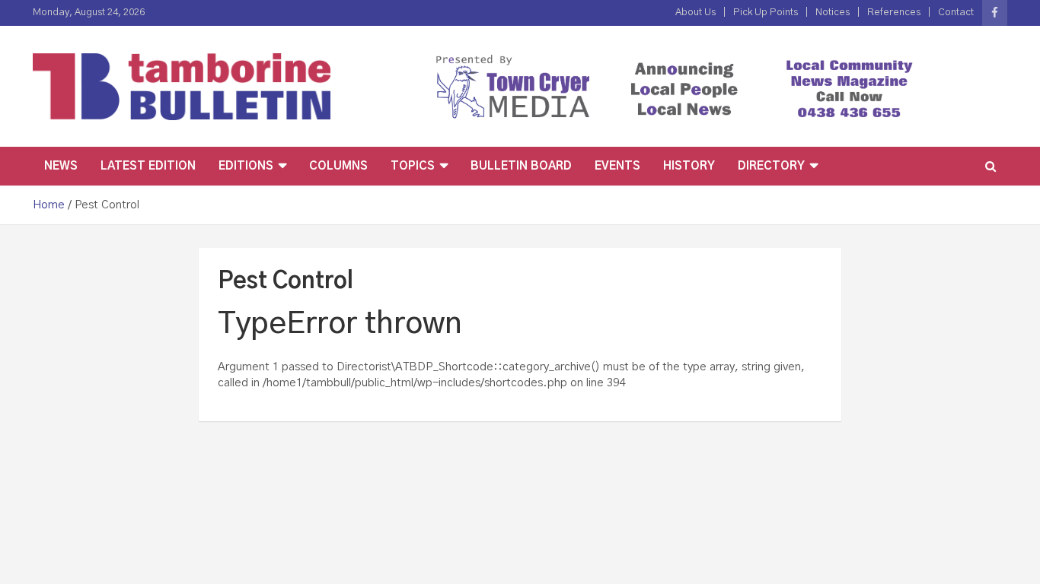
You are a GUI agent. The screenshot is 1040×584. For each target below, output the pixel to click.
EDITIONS (246, 166)
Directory (771, 166)
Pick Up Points (765, 12)
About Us (695, 12)
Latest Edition (148, 166)
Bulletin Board (521, 166)
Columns (338, 166)
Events (617, 166)
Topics (413, 166)
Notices (832, 12)
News (61, 166)
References (893, 12)
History (689, 166)
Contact (956, 12)
